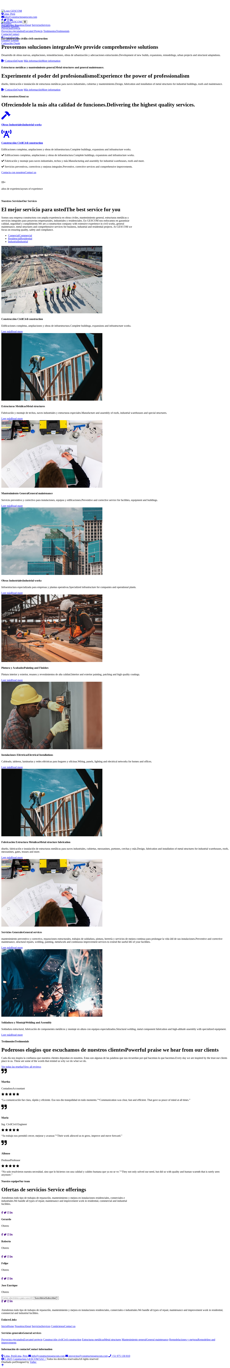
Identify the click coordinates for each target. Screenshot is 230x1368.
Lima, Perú (9, 13)
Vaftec (33, 1362)
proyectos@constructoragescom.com (88, 1356)
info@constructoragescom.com (20, 17)
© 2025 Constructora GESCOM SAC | (25, 1359)
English (15, 40)
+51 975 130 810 (120, 1356)
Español (5, 40)
